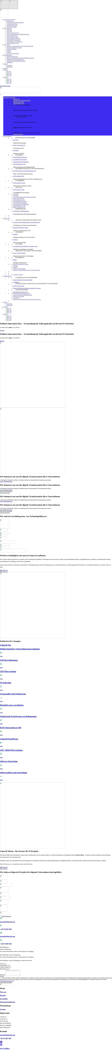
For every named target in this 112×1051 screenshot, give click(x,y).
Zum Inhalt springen (5, 86)
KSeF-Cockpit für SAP (19, 145)
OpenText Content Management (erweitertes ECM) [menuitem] (20, 46)
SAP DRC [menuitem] (9, 31)
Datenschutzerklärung (7, 1002)
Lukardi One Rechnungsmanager (21, 100)
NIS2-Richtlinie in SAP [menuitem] (13, 43)
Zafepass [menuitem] (9, 52)
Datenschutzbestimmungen (7, 981)
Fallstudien (9, 304)
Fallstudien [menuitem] (9, 65)
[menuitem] (9, 71)
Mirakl (15, 260)
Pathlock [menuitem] (9, 50)
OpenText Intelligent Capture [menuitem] (14, 47)
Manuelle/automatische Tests (20, 292)
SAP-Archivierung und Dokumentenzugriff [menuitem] (18, 34)
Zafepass (15, 239)
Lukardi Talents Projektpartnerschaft (22, 295)
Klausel (2, 976)
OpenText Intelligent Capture (20, 227)
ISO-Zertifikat (5, 1048)
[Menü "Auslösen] (9, 4)
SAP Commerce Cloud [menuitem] (12, 37)
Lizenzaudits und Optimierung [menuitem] (14, 41)
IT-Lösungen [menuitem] (6, 44)
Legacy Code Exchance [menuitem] (13, 53)
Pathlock (15, 234)
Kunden (5, 302)
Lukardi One (16, 99)
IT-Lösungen (6, 218)
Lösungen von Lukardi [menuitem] (9, 19)
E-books (3, 1009)
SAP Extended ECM (18, 176)
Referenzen (9, 305)
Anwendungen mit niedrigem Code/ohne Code (25, 246)
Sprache (5, 314)
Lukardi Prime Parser (18, 102)
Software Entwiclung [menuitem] (12, 56)
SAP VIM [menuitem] (9, 30)
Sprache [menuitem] (5, 70)
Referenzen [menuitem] (9, 67)
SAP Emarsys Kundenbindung (21, 211)
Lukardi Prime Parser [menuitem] (12, 24)
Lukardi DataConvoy (18, 103)
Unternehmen (3, 965)
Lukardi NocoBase (18, 119)
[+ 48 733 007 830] (1, 926)
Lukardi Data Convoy (19, 130)
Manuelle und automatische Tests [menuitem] (15, 59)
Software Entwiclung (18, 286)
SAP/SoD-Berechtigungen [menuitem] (13, 38)
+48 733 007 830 (5, 1038)
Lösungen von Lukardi (9, 97)
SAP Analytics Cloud (18, 189)
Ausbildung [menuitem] (10, 62)
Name (1, 963)
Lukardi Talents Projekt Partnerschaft (22, 280)
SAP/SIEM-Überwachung (20, 159)
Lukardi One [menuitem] (10, 21)
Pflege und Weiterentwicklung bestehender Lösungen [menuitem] (20, 58)
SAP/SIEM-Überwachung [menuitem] (13, 40)
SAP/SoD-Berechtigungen (20, 157)
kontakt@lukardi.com (7, 922)
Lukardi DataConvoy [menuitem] (12, 25)
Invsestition (4, 999)
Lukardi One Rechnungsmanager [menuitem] (15, 22)
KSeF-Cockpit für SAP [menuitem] (13, 33)
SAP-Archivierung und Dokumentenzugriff (24, 197)
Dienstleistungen (7, 276)
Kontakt (5, 307)
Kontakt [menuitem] (5, 68)
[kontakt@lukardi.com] (1, 918)
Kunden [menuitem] (5, 64)
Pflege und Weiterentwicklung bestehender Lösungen (27, 288)
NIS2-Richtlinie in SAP (19, 164)
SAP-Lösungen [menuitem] (7, 28)
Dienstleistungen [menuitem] (7, 55)
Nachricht (2, 974)
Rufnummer (3, 969)
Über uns (3, 992)
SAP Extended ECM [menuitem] (12, 35)
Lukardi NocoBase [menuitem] (11, 27)
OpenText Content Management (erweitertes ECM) (26, 222)
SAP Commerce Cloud (19, 183)
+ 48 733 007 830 (6, 929)
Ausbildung (16, 282)
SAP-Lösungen (7, 136)
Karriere (3, 995)
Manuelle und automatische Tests (21, 293)
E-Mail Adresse (4, 967)
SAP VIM (15, 140)
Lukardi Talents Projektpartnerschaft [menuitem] (16, 61)
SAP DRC (16, 150)
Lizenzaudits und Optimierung (21, 162)
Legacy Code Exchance (19, 253)
